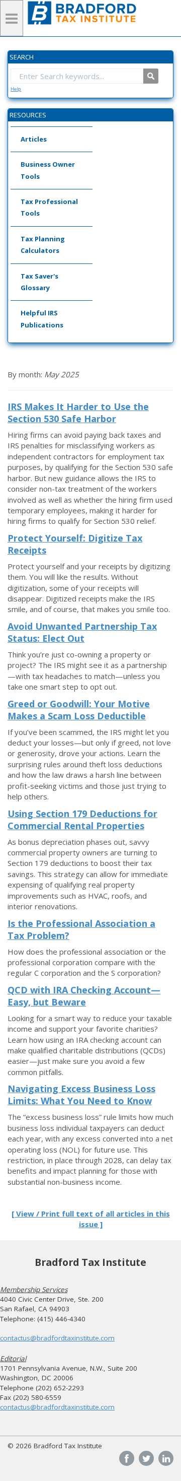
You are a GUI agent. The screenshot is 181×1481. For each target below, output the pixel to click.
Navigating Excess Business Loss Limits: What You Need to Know (81, 1095)
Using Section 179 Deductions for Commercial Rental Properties (82, 819)
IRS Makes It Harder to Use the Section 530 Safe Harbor (78, 412)
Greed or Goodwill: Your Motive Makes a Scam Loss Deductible (79, 710)
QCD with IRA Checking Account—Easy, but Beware (84, 996)
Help (16, 89)
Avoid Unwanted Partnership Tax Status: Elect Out (82, 632)
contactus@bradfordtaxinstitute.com (57, 1337)
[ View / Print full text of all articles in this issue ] (91, 1218)
